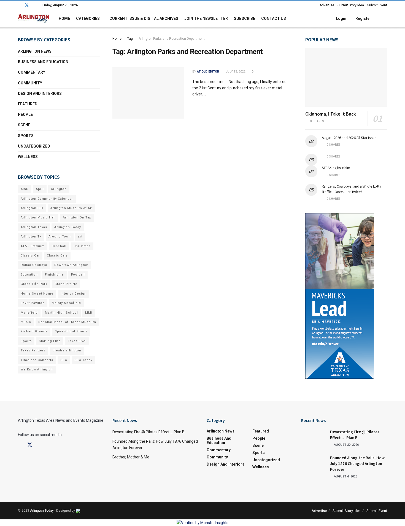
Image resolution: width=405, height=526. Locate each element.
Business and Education (43, 62)
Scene (24, 125)
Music (26, 322)
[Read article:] (148, 93)
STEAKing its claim (336, 167)
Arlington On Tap (77, 217)
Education (29, 274)
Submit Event (377, 5)
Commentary (31, 72)
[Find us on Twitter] (27, 5)
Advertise (327, 5)
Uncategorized (34, 146)
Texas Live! (77, 341)
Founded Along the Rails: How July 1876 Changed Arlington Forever (357, 463)
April (40, 189)
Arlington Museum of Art (71, 208)
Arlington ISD (32, 208)
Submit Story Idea (350, 5)
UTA (63, 360)
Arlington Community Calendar (47, 199)
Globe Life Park (34, 284)
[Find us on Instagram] (34, 5)
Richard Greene (34, 331)
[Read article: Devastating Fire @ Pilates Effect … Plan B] (313, 438)
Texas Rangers (33, 350)
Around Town (59, 236)
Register (363, 18)
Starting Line (50, 341)
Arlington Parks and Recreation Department (172, 39)
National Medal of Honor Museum (67, 322)
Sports (26, 135)
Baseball (59, 246)
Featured (27, 104)
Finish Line (54, 274)
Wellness (28, 156)
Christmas (82, 246)
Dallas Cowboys (34, 265)
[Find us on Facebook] (19, 5)
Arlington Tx (31, 236)
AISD (25, 189)
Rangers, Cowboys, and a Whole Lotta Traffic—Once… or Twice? (351, 189)
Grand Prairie (66, 284)
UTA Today (83, 360)
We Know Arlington (37, 369)
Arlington (59, 189)
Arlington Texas (34, 227)
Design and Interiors (40, 93)
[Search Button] (385, 18)
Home (64, 18)
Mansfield (29, 312)
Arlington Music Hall (38, 217)
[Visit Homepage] (33, 18)
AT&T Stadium (33, 246)
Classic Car (30, 255)
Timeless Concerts (37, 360)
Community (30, 83)
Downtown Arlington (71, 265)
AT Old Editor (208, 71)
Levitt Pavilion (33, 303)
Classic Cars (57, 255)
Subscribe (244, 18)
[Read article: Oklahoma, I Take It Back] (346, 77)
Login (340, 18)
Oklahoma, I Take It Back (330, 114)
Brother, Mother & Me (130, 457)
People (25, 114)
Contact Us (273, 18)
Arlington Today (67, 227)
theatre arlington (67, 350)
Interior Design (74, 293)
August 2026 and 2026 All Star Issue (349, 137)
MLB (88, 312)
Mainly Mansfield (66, 303)
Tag (130, 39)
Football (78, 274)
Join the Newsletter (206, 18)
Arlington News (35, 51)
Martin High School (61, 312)
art (80, 236)
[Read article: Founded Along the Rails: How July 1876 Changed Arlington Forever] (313, 463)
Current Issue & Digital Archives (143, 18)
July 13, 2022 (235, 71)
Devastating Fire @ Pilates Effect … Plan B (148, 432)
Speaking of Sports (71, 331)
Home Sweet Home (37, 293)
